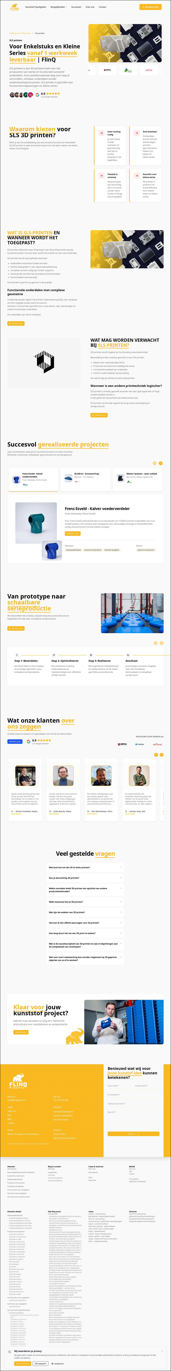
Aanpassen (59, 1363)
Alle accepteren (22, 1363)
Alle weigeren (40, 1363)
